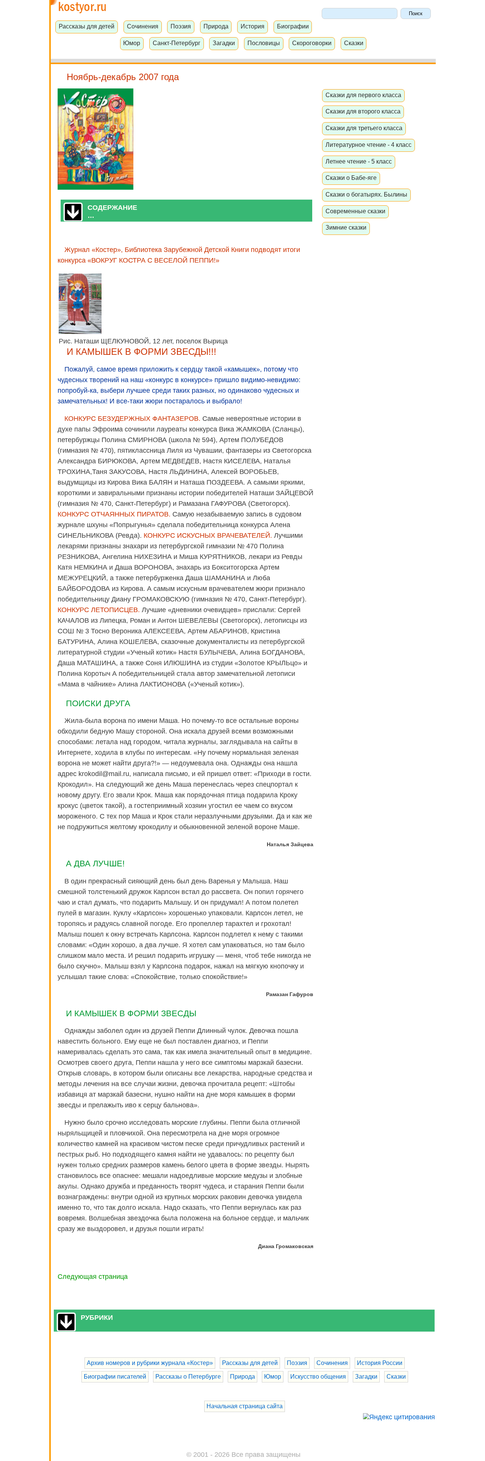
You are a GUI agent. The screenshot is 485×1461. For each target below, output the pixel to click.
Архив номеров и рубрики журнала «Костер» (150, 1363)
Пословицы (263, 42)
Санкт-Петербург (176, 42)
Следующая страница (93, 1276)
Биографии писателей (115, 1376)
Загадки (224, 42)
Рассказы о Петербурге (188, 1376)
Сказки (353, 42)
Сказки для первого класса (363, 94)
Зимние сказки (345, 227)
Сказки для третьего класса (363, 127)
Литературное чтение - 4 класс (368, 144)
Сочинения (142, 26)
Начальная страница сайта (245, 1406)
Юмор (131, 42)
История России (379, 1363)
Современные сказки (355, 211)
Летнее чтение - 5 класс (358, 161)
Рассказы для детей (86, 26)
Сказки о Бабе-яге (351, 177)
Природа (215, 26)
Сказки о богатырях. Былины (366, 194)
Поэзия (181, 26)
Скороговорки (312, 42)
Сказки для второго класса (363, 111)
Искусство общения (318, 1376)
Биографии (293, 26)
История (252, 26)
